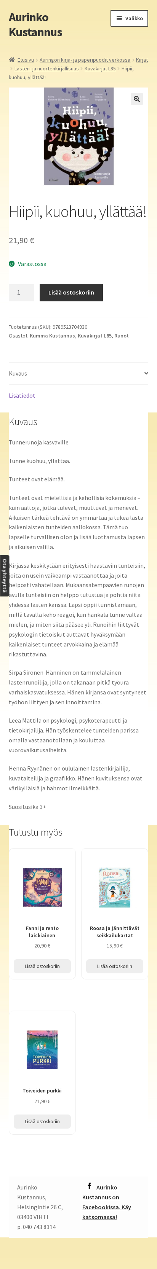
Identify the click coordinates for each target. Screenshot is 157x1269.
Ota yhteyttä (4, 575)
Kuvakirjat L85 (100, 68)
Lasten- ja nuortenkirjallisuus (46, 68)
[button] (137, 99)
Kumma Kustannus (52, 335)
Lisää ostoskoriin (71, 292)
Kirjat (142, 59)
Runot (121, 335)
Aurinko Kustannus (35, 25)
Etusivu (26, 59)
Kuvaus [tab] (18, 373)
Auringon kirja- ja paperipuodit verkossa (85, 59)
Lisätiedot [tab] (22, 395)
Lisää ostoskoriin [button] (42, 966)
